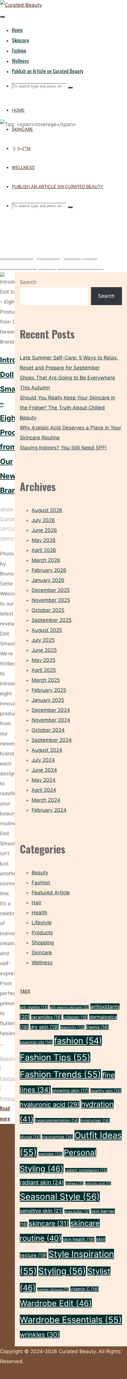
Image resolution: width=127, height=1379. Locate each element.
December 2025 (51, 590)
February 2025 (49, 690)
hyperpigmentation (57, 1120)
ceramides (46, 1017)
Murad (30, 1136)
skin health (79, 1239)
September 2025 (51, 620)
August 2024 (47, 750)
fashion (78, 1040)
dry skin (44, 1027)
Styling (62, 1271)
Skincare (42, 952)
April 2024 (44, 790)
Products (10, 1098)
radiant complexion (86, 1170)
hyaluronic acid (49, 1104)
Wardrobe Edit (56, 1303)
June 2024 (44, 770)
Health (39, 913)
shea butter (76, 1211)
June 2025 (44, 650)
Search (28, 282)
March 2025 (46, 680)
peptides (50, 1154)
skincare (49, 1223)
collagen (75, 1017)
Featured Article (51, 893)
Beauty (7, 1058)
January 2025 (48, 700)
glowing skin (70, 1090)
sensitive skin (41, 1211)
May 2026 (44, 540)
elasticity (72, 1027)
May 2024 (44, 780)
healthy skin (105, 1090)
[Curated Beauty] (21, 5)
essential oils (36, 1042)
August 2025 (47, 630)
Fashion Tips (55, 1057)
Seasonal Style (60, 1196)
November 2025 (51, 600)
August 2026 (47, 510)
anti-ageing (34, 1007)
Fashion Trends (60, 1074)
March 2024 (46, 800)
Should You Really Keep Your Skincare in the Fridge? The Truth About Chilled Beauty (67, 408)
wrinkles (40, 1334)
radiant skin (42, 1182)
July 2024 (43, 760)
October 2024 (48, 730)
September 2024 (52, 740)
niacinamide (57, 1136)
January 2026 (48, 580)
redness (74, 1183)
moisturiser (95, 1120)
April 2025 (44, 670)
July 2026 (43, 520)
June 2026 (44, 530)
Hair (36, 903)
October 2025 (48, 610)
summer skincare (53, 1289)
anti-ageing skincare (69, 1007)
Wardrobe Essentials (71, 1320)
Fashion (8, 1078)
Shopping (43, 942)
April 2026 (44, 550)
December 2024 (51, 710)
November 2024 (51, 720)
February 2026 (49, 570)
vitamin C (84, 1289)
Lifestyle (42, 923)
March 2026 (46, 560)
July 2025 (43, 640)
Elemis (97, 1027)
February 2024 (49, 810)
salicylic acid (98, 1183)
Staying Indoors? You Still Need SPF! (63, 448)
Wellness (42, 962)
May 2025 (43, 660)
